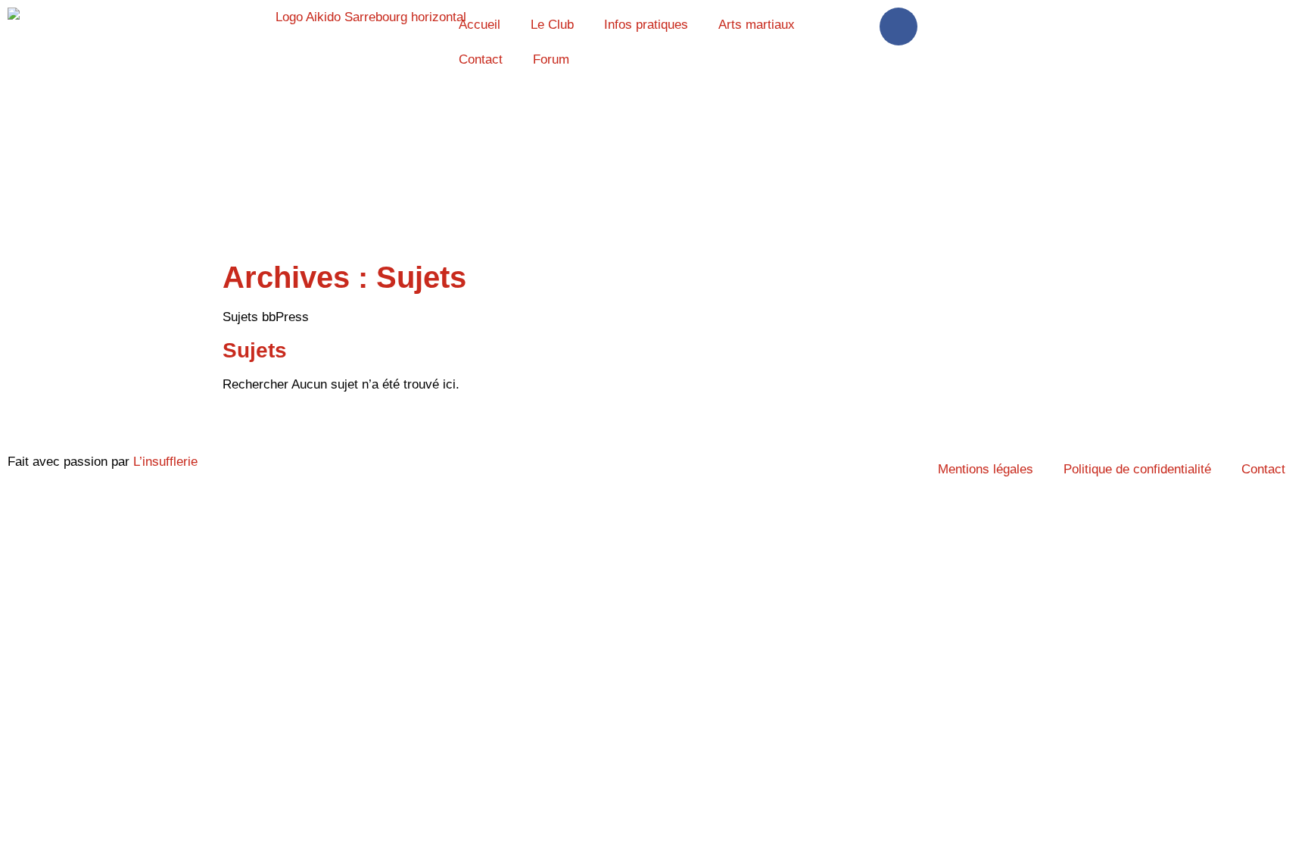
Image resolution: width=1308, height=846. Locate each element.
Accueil (479, 24)
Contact (481, 59)
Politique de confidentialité (1137, 469)
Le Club (552, 24)
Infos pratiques (646, 24)
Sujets (255, 350)
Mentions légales (985, 469)
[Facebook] (898, 26)
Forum (551, 59)
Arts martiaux (756, 24)
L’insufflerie (165, 461)
